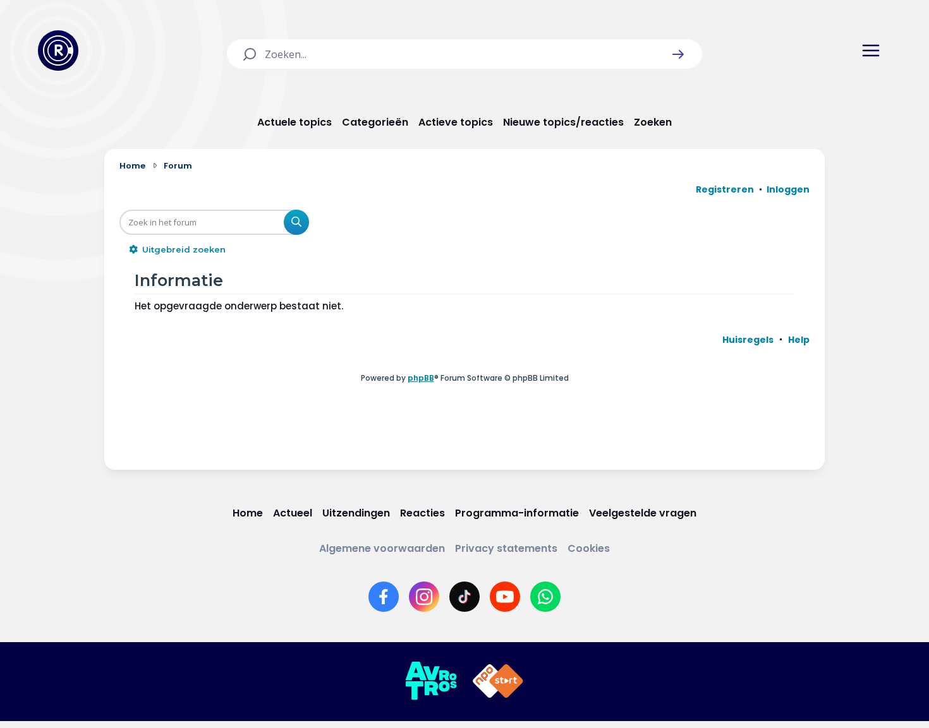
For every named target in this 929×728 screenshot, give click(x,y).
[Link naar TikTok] (464, 597)
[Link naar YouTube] (505, 597)
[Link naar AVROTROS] (431, 681)
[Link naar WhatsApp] (545, 597)
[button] (678, 54)
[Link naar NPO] (498, 681)
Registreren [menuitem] (725, 189)
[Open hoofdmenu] (871, 50)
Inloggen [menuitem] (788, 189)
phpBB (421, 378)
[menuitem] (748, 339)
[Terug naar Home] (58, 50)
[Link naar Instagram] (424, 597)
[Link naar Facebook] (383, 597)
